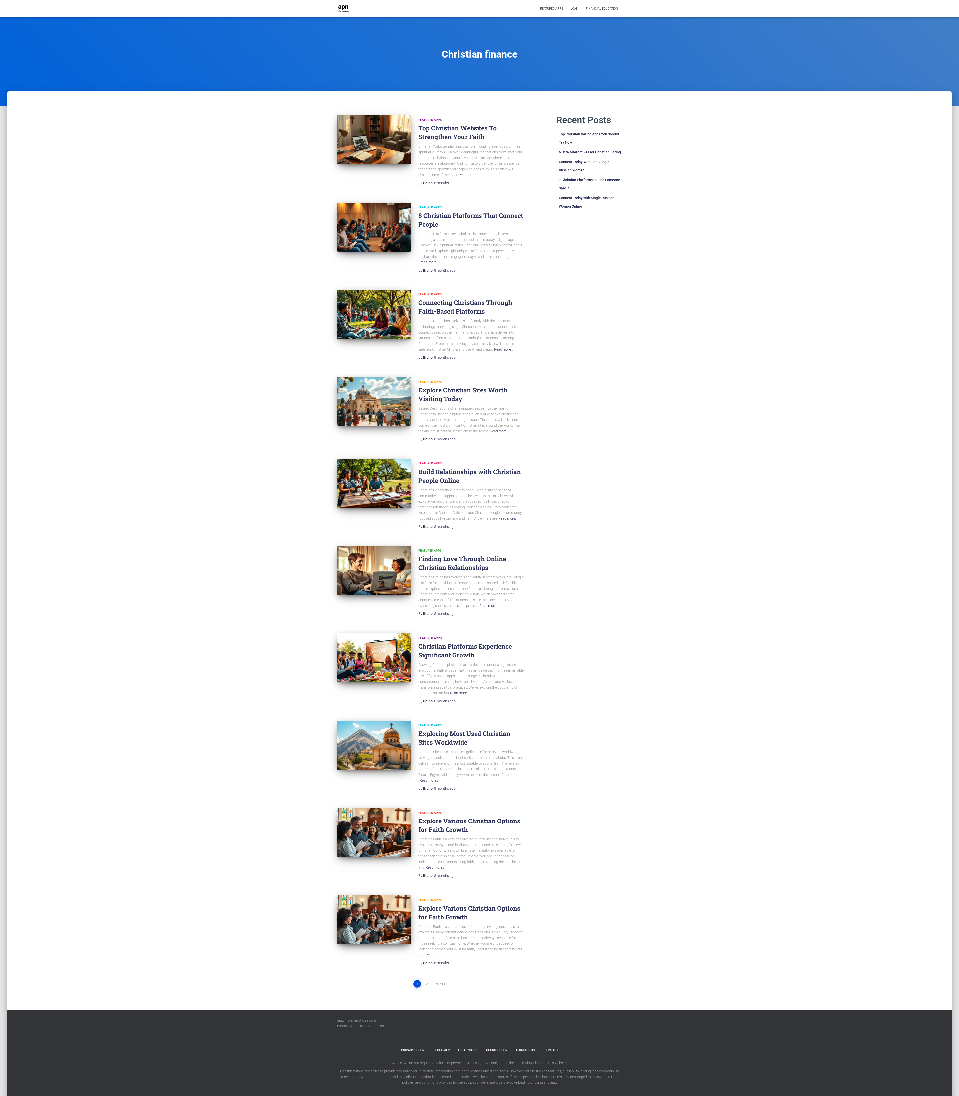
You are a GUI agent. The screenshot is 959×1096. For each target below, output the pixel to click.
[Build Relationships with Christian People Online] (374, 483)
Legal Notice (468, 1050)
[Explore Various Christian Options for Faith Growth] (374, 832)
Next (439, 984)
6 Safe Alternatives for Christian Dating (590, 152)
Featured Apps (551, 8)
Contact (551, 1050)
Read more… (468, 175)
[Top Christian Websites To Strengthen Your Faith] (374, 139)
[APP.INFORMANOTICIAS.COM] (343, 8)
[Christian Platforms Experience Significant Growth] (374, 658)
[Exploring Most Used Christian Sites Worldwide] (374, 745)
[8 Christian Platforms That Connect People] (374, 227)
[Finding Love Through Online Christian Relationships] (374, 570)
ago (445, 183)
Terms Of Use (526, 1050)
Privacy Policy (412, 1050)
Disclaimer (441, 1050)
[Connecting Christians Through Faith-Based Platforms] (374, 314)
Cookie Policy (496, 1050)
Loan (574, 8)
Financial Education (602, 8)
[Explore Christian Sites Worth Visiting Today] (374, 401)
